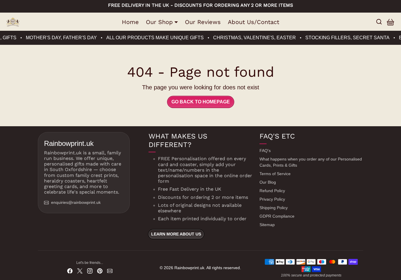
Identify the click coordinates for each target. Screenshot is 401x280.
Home (130, 21)
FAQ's (265, 150)
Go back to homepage (200, 101)
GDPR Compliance (277, 216)
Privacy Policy (272, 199)
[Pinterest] (100, 270)
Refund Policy (272, 190)
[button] (379, 21)
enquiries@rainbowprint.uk (76, 202)
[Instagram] (90, 270)
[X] (80, 270)
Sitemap (267, 224)
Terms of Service (275, 173)
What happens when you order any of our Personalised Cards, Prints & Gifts (311, 162)
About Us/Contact (253, 21)
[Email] (110, 270)
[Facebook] (70, 270)
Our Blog (268, 182)
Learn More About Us (176, 234)
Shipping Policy (274, 207)
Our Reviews (203, 21)
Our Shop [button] (159, 21)
